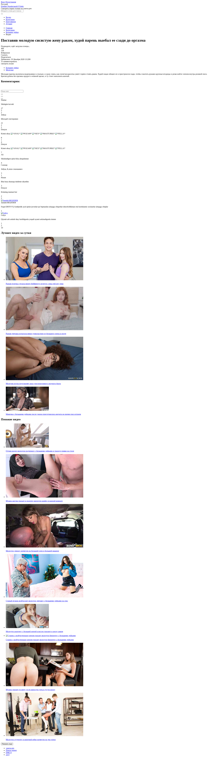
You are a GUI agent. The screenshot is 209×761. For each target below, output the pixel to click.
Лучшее (9, 24)
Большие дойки (12, 32)
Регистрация (11, 2)
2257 (8, 755)
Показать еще (7, 744)
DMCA (9, 752)
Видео (8, 17)
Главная (9, 28)
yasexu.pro (10, 748)
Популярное (11, 22)
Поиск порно (11, 750)
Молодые (10, 70)
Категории (10, 19)
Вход (3, 2)
